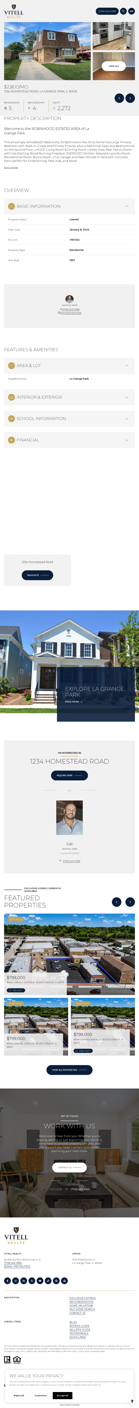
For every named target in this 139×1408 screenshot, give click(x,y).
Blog (73, 1322)
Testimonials (79, 1333)
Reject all (19, 1395)
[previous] (116, 902)
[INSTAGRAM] (15, 1280)
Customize (40, 1395)
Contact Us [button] (77, 1313)
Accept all (62, 1395)
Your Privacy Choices (70, 1404)
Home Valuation (81, 1305)
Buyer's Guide (79, 1325)
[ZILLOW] (64, 1280)
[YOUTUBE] (40, 1280)
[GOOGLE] (56, 1280)
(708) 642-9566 (107, 11)
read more (72, 702)
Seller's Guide (80, 1329)
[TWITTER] (31, 1280)
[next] (130, 902)
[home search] (123, 11)
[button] (69, 1167)
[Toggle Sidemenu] (131, 11)
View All (114, 66)
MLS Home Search (82, 1309)
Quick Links (78, 1337)
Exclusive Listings (83, 1298)
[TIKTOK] (48, 1280)
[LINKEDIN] (23, 1280)
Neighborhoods (81, 1301)
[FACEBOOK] (7, 1280)
